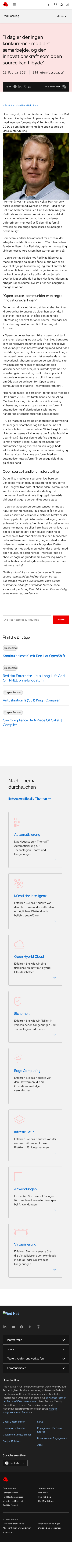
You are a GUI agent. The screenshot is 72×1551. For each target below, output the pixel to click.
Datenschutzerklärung (13, 1523)
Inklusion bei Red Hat (13, 1501)
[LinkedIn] (5, 1328)
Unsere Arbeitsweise (14, 1428)
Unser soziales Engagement (52, 1438)
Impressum (8, 1532)
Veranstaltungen (11, 1492)
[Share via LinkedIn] (20, 87)
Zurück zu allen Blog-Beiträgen (21, 105)
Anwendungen (25, 1189)
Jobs (39, 1444)
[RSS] (64, 87)
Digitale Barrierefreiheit (49, 1527)
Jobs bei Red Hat (46, 1488)
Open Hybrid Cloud (29, 956)
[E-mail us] (30, 87)
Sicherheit (22, 1013)
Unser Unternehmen (14, 1421)
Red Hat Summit (11, 1505)
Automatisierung (27, 834)
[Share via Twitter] (25, 87)
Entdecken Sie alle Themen (27, 799)
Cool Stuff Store (46, 1501)
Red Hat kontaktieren (13, 1497)
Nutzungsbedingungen (49, 1523)
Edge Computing (27, 1070)
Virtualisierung (25, 1244)
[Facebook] (22, 1328)
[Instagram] (38, 1328)
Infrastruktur (24, 1132)
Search (61, 619)
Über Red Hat (9, 1488)
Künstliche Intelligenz (30, 895)
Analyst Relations (12, 1441)
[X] (30, 1328)
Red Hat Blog (11, 16)
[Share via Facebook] (15, 87)
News (40, 1421)
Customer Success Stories (17, 1434)
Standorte (43, 1492)
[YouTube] (13, 1328)
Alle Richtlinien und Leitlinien (17, 1527)
